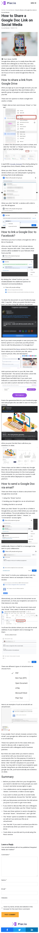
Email (3, 889)
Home (3, 10)
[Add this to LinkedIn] (32, 929)
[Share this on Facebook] (7, 929)
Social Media (10, 10)
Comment (5, 855)
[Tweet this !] (19, 929)
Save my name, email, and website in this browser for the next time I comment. (18, 908)
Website (4, 898)
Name (4, 880)
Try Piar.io (19, 395)
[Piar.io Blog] (8, 3)
